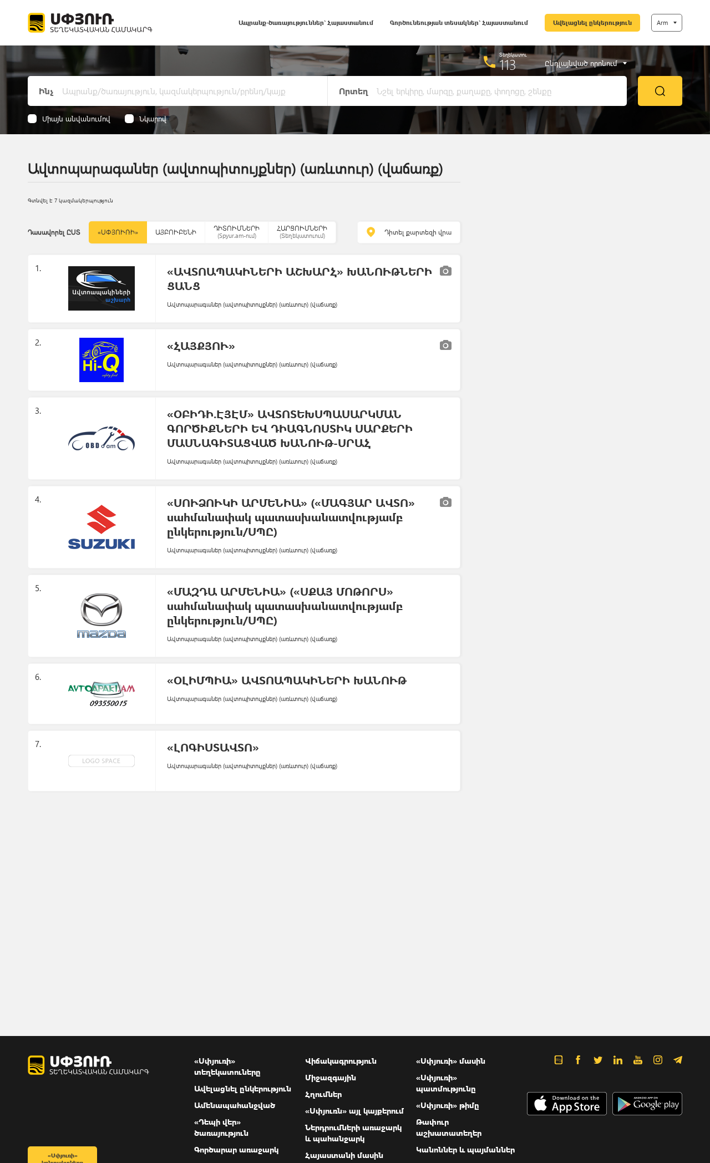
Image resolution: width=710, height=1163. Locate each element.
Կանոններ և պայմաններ (465, 1149)
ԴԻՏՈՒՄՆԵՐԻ (237, 231)
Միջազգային (330, 1077)
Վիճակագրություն (341, 1060)
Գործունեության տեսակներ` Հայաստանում (459, 22)
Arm (662, 22)
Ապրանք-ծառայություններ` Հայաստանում (306, 22)
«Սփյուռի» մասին (450, 1060)
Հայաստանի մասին (344, 1155)
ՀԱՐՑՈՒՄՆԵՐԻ (302, 231)
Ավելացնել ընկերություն (592, 22)
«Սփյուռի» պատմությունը (446, 1083)
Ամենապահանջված (234, 1105)
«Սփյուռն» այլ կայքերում (354, 1110)
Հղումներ (323, 1094)
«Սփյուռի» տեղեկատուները (227, 1066)
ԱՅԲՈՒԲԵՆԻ (175, 232)
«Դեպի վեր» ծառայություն (221, 1127)
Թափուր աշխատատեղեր (448, 1127)
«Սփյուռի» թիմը (447, 1105)
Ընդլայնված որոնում (581, 63)
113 (507, 64)
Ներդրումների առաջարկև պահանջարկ (353, 1133)
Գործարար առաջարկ (236, 1149)
